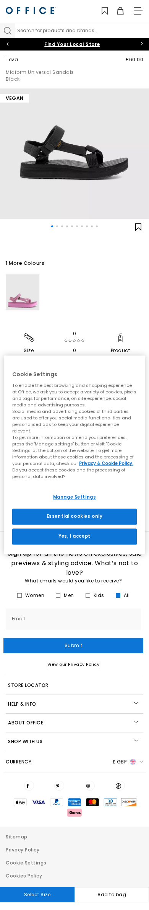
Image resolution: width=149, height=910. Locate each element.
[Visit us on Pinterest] (59, 786)
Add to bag (111, 894)
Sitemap (17, 836)
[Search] (7, 30)
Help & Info (22, 704)
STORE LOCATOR (28, 685)
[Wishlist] (100, 10)
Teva (12, 59)
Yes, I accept (74, 536)
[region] (75, 455)
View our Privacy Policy (73, 664)
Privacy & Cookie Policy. (106, 464)
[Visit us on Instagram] (90, 786)
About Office (25, 722)
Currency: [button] (66, 761)
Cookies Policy (24, 875)
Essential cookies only (75, 517)
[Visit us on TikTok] (120, 786)
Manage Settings (74, 497)
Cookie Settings (26, 862)
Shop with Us (25, 741)
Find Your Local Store (72, 44)
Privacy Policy (22, 849)
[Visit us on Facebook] (29, 786)
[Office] (31, 10)
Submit (74, 645)
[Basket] (116, 10)
